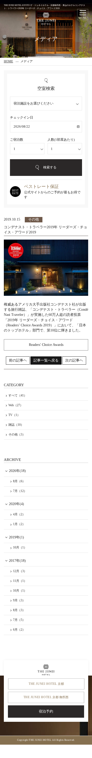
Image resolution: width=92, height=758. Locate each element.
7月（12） (20, 491)
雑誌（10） (16, 425)
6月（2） (19, 629)
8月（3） (19, 610)
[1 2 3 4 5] (65, 149)
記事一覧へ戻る (46, 360)
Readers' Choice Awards (46, 345)
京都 (46, 684)
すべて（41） (17, 395)
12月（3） (20, 571)
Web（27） (15, 405)
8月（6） (19, 481)
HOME (8, 61)
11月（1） (20, 581)
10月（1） (20, 547)
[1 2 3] (27, 149)
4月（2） (19, 514)
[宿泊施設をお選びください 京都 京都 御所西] (46, 103)
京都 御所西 (46, 697)
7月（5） (19, 620)
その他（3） (16, 434)
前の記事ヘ (18, 360)
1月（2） (19, 524)
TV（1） (14, 415)
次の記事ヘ (74, 360)
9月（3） (19, 600)
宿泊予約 (46, 711)
